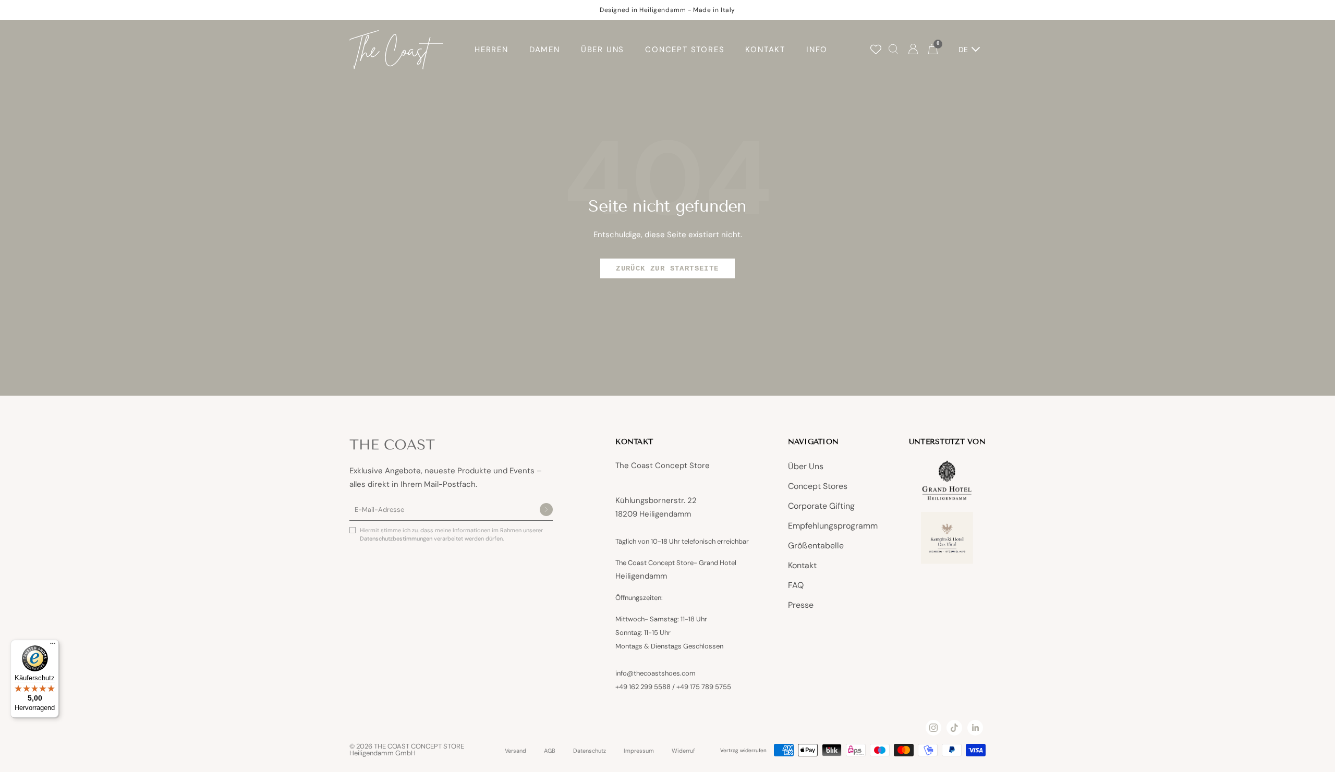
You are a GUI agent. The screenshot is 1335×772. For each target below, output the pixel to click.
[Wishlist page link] (875, 49)
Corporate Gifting (821, 505)
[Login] (913, 50)
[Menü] (52, 646)
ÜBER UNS (602, 49)
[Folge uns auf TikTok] (954, 728)
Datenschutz (589, 751)
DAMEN (544, 49)
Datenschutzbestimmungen (397, 538)
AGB (549, 751)
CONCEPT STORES (684, 49)
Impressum (639, 751)
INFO (817, 49)
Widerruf (683, 751)
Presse (801, 604)
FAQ (796, 585)
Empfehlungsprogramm (833, 525)
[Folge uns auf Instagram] (933, 728)
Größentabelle (816, 545)
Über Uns (805, 466)
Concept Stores (817, 486)
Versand (515, 751)
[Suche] (893, 50)
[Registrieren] (546, 510)
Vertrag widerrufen (743, 750)
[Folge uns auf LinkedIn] (975, 728)
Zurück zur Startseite (667, 268)
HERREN (491, 49)
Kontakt (802, 565)
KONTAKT (765, 49)
